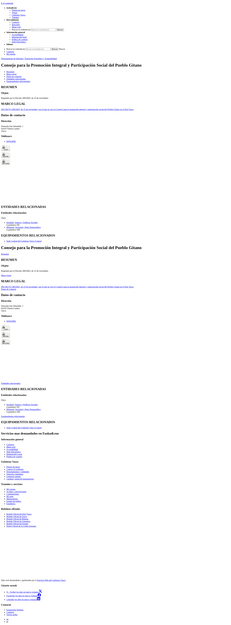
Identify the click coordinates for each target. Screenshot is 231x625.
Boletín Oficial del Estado (17, 524)
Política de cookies (20, 39)
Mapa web (16, 27)
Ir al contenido (7, 3)
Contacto (15, 22)
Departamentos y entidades (17, 472)
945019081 (11, 141)
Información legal (19, 37)
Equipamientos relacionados (13, 416)
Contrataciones (12, 494)
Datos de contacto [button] (14, 76)
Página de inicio (18, 10)
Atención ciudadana (14, 474)
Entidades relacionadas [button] (16, 79)
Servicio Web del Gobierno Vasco (51, 580)
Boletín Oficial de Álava (16, 516)
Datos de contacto (8, 289)
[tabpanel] (115, 92)
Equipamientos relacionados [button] (18, 81)
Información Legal (14, 454)
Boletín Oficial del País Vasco (19, 514)
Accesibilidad (17, 35)
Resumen (5, 254)
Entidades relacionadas (10, 383)
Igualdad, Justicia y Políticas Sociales (22, 222)
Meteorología (12, 499)
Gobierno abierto (13, 476)
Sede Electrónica (19, 42)
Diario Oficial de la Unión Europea (21, 526)
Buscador (16, 25)
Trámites (15, 17)
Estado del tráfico (13, 501)
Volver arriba (11, 615)
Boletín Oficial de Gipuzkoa (18, 521)
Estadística (10, 504)
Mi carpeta (10, 54)
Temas (14, 12)
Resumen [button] (10, 72)
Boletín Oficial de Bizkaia (17, 519)
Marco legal (6, 275)
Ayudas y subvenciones (16, 492)
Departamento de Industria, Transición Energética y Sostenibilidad (29, 58)
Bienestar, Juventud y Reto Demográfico (23, 227)
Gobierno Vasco (18, 15)
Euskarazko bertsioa (14, 610)
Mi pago (10, 496)
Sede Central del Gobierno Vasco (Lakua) (24, 241)
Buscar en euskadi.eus (21, 29)
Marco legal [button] (11, 74)
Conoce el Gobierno (15, 469)
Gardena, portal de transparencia (20, 479)
